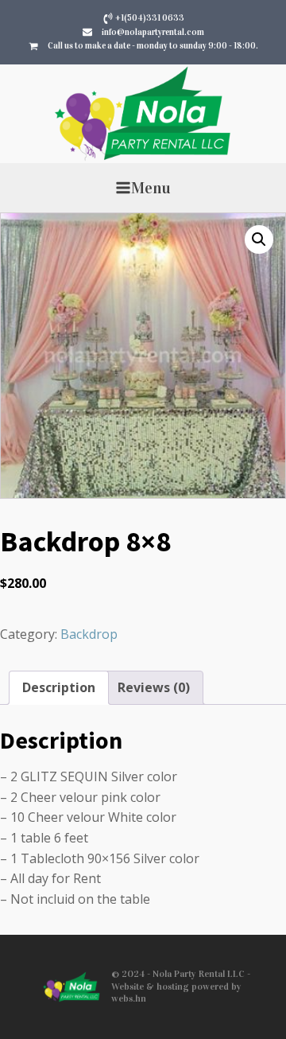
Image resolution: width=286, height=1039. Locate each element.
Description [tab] (58, 687)
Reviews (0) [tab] (154, 687)
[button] (259, 239)
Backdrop (89, 634)
